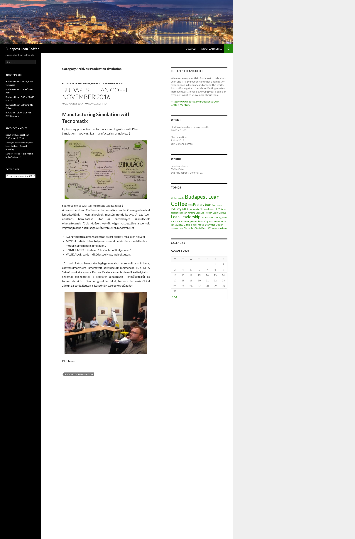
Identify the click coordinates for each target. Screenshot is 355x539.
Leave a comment (98, 103)
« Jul (174, 296)
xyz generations (219, 228)
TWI (209, 227)
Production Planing (199, 221)
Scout (8, 134)
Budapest (191, 49)
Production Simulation (79, 374)
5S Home (175, 198)
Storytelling (189, 228)
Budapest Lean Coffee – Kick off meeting (19, 146)
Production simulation (107, 83)
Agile (181, 198)
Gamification (217, 205)
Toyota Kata (200, 228)
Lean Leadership (185, 216)
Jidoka (189, 209)
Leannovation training (211, 217)
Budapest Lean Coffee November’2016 (97, 93)
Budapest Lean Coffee (22, 49)
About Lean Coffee (211, 49)
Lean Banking (188, 212)
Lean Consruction (204, 212)
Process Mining (184, 221)
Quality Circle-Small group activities (195, 224)
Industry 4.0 (178, 209)
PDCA (173, 221)
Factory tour (202, 204)
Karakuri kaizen (200, 209)
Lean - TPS (214, 209)
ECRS (190, 205)
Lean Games (219, 212)
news (224, 217)
